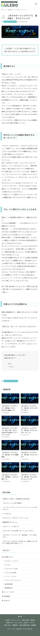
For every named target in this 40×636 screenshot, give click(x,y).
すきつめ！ (8, 565)
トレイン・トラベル (10, 576)
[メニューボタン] (36, 4)
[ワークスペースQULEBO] (9, 4)
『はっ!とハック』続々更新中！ (12, 503)
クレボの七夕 (6, 514)
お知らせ (7, 600)
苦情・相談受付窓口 (24, 625)
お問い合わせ (7, 625)
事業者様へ (15, 625)
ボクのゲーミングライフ (10, 21)
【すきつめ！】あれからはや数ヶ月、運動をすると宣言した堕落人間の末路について (19, 542)
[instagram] (21, 616)
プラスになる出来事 (10, 572)
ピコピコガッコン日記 (11, 569)
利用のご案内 (25, 620)
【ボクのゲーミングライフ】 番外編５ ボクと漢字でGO (19, 536)
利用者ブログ (8, 557)
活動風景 (7, 596)
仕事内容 (32, 620)
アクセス (31, 622)
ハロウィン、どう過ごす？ (11, 526)
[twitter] (19, 616)
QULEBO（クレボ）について (13, 620)
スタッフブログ (9, 592)
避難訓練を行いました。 (10, 522)
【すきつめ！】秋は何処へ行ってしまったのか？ (18, 531)
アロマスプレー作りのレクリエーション (15, 518)
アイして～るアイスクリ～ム (13, 580)
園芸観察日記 (8, 588)
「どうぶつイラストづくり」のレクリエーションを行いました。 (19, 508)
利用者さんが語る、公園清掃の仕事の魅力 (16, 499)
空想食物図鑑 (8, 584)
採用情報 (33, 625)
